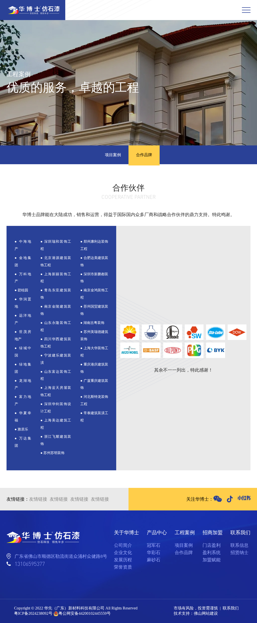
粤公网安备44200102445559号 (84, 613)
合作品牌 (144, 155)
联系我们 (231, 608)
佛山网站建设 (206, 613)
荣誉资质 (123, 567)
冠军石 (153, 545)
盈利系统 (212, 552)
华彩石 (153, 552)
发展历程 (123, 559)
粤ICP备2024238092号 (33, 613)
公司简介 (123, 545)
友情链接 (38, 499)
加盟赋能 (212, 559)
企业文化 (123, 552)
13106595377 (30, 564)
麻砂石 (153, 559)
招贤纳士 (239, 552)
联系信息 (239, 545)
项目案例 (113, 155)
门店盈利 (212, 545)
